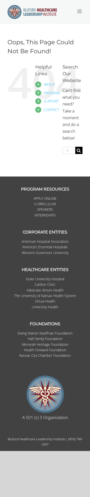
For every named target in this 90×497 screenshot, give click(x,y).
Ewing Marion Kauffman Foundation (45, 333)
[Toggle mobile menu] (79, 11)
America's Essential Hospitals (45, 246)
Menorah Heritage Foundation (45, 344)
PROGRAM (52, 92)
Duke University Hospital (45, 278)
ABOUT (49, 84)
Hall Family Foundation (45, 338)
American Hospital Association (45, 241)
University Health (45, 306)
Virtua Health (45, 301)
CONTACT (51, 109)
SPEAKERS (45, 209)
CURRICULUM (45, 204)
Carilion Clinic (45, 284)
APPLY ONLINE (45, 198)
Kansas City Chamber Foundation (45, 355)
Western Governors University (45, 252)
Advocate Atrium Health (45, 290)
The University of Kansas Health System (45, 295)
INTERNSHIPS (45, 215)
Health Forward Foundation (45, 350)
